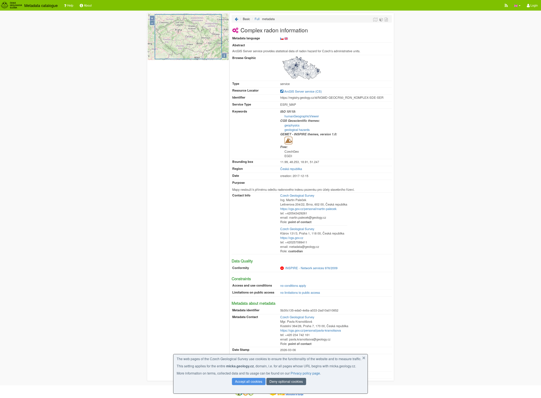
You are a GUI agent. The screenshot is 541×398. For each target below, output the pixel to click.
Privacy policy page (305, 373)
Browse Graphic (244, 58)
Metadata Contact (245, 317)
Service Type (241, 104)
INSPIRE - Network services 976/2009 (311, 268)
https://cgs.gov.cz (291, 237)
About (87, 5)
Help (69, 5)
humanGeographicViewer (301, 116)
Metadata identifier (246, 310)
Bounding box (242, 161)
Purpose (238, 182)
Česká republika (291, 168)
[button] (517, 5)
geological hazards (297, 129)
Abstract (238, 45)
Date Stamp (240, 349)
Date (235, 175)
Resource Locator (245, 90)
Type (235, 83)
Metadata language (246, 38)
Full (257, 19)
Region (237, 168)
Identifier (238, 97)
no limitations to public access (300, 292)
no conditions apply (293, 285)
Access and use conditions (252, 285)
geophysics (291, 125)
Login (534, 5)
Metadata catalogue (41, 5)
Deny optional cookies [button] (286, 381)
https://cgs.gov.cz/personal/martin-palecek (308, 208)
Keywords (239, 111)
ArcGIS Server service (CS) (302, 91)
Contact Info (241, 195)
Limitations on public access (253, 292)
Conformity (240, 268)
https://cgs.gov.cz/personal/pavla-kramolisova (310, 330)
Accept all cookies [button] (248, 381)
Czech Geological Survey (297, 195)
